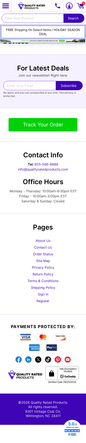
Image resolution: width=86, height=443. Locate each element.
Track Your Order (43, 125)
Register (43, 301)
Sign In (43, 294)
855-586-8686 (46, 164)
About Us (43, 241)
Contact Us (43, 247)
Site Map (43, 261)
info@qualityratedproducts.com (43, 169)
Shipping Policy (43, 287)
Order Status (43, 254)
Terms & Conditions (43, 281)
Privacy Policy (43, 267)
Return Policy (43, 274)
